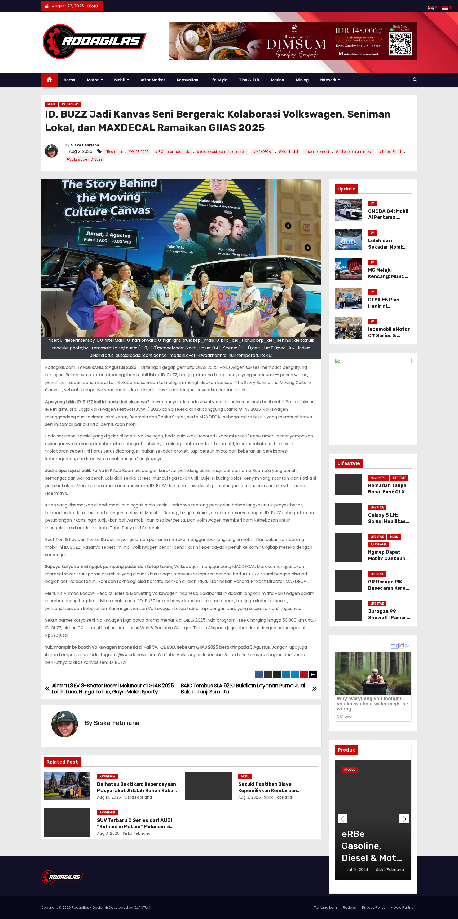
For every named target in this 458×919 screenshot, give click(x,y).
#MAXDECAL (262, 151)
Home (70, 80)
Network (328, 80)
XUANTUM (142, 907)
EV (372, 203)
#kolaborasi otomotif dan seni (221, 151)
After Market (153, 80)
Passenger (70, 104)
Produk (365, 770)
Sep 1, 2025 (358, 869)
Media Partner (403, 907)
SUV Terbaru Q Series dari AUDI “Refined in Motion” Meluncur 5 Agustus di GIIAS (134, 826)
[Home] (49, 80)
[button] (415, 80)
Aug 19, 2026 (109, 797)
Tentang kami (326, 907)
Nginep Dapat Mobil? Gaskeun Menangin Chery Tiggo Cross (387, 561)
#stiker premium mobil (354, 151)
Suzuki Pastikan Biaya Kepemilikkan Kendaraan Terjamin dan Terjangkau (268, 790)
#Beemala (113, 151)
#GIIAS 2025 (138, 151)
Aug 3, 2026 (249, 797)
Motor (93, 80)
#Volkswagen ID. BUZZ (84, 159)
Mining (302, 80)
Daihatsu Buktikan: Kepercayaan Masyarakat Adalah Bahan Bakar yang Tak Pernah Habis (136, 790)
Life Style (218, 80)
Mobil (120, 80)
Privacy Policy (373, 907)
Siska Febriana (85, 145)
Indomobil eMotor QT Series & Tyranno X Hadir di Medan (389, 338)
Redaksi (350, 907)
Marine (277, 80)
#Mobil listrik (289, 151)
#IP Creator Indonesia (172, 151)
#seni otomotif (317, 151)
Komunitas (187, 80)
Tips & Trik (249, 80)
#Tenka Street (390, 151)
